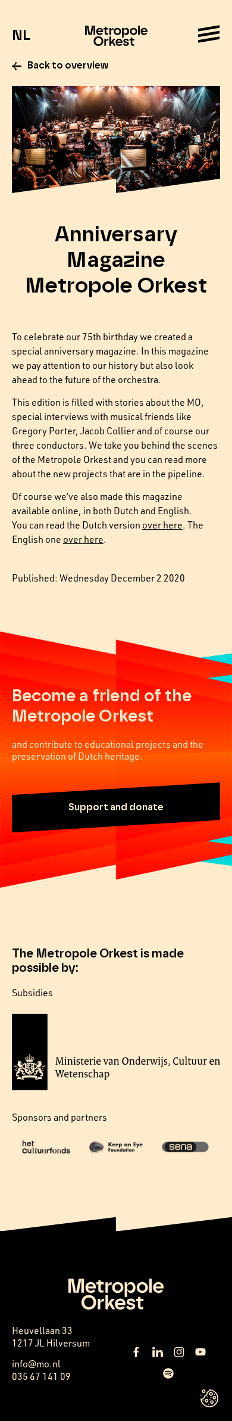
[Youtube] (200, 1352)
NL (21, 36)
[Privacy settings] (209, 1398)
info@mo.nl (36, 1364)
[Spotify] (168, 1373)
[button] (116, 807)
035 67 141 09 (41, 1376)
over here (162, 525)
